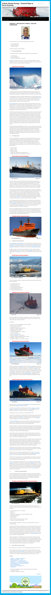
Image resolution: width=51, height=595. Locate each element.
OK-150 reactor (13, 202)
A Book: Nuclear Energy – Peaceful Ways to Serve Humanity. (17, 4)
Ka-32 (34, 467)
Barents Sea (12, 245)
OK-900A (16, 335)
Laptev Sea (28, 245)
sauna (38, 407)
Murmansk (38, 417)
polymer (36, 369)
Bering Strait (12, 246)
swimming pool (34, 407)
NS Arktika (30, 250)
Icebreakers (11, 60)
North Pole (19, 251)
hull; (16, 55)
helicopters (20, 404)
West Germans (12, 448)
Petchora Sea (18, 245)
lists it (21, 454)
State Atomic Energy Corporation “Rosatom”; (18, 560)
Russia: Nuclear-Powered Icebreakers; (17, 565)
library (21, 410)
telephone (17, 405)
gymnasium (16, 409)
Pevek (39, 246)
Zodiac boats (28, 404)
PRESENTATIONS (6, 19)
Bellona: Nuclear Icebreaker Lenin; (17, 559)
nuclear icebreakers (14, 243)
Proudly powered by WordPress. (43, 591)
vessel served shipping (14, 421)
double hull (21, 366)
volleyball (30, 410)
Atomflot (21, 205)
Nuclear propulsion (13, 103)
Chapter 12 (38, 573)
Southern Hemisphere (27, 373)
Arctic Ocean (39, 97)
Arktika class (21, 243)
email (23, 405)
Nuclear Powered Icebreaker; (15, 564)
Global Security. (13, 566)
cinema (11, 409)
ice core (20, 453)
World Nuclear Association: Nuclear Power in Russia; (20, 561)
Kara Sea (23, 245)
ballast (31, 367)
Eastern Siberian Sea (35, 245)
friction (14, 370)
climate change (34, 453)
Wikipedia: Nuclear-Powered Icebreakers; (18, 558)
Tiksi (36, 246)
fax (19, 405)
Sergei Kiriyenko (21, 551)
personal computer (33, 533)
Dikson (33, 246)
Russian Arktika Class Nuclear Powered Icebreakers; (20, 563)
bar (29, 409)
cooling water (18, 196)
